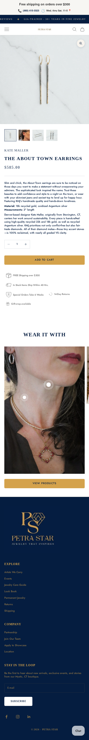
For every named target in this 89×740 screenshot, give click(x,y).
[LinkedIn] (29, 717)
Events (8, 579)
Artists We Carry (13, 572)
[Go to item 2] (24, 135)
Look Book (10, 591)
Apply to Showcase (15, 645)
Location (9, 651)
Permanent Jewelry (14, 598)
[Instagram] (18, 717)
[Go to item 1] (10, 135)
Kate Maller (16, 150)
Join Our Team (12, 639)
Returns (8, 604)
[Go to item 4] (52, 135)
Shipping (9, 611)
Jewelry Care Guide (15, 585)
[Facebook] (6, 717)
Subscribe (18, 701)
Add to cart (44, 260)
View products (45, 483)
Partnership (10, 632)
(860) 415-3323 (31, 10)
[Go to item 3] (38, 135)
